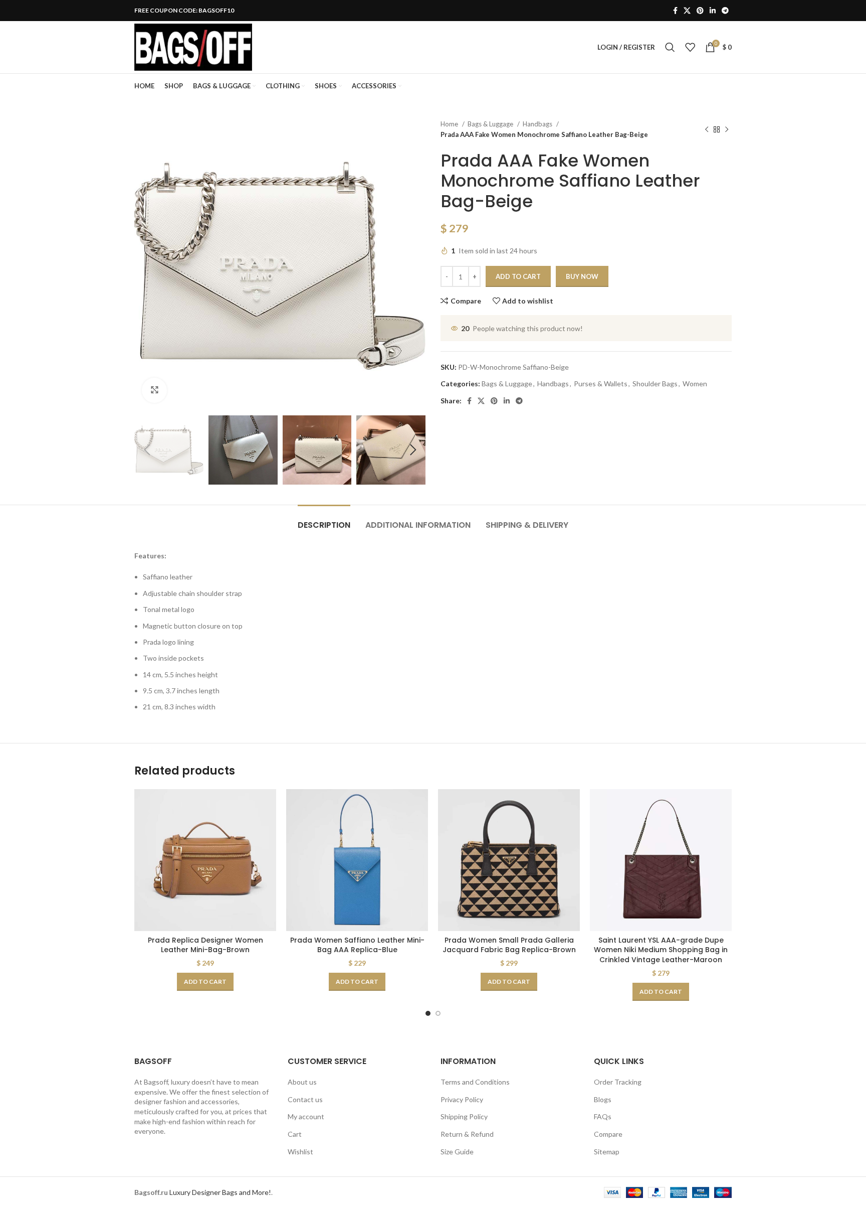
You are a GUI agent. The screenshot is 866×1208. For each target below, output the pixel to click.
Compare (608, 1134)
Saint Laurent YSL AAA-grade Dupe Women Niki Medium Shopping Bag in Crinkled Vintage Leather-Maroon (661, 950)
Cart (295, 1134)
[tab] (324, 520)
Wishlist (300, 1151)
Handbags (538, 124)
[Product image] (205, 860)
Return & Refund (467, 1134)
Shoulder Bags (655, 383)
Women (695, 383)
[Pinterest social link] (700, 10)
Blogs (602, 1099)
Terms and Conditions (475, 1082)
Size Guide (457, 1151)
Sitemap (606, 1151)
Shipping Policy (464, 1116)
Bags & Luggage (491, 124)
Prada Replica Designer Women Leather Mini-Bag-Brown (205, 945)
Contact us (305, 1099)
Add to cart (518, 276)
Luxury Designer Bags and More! (220, 1192)
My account (306, 1116)
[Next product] (727, 129)
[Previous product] (707, 129)
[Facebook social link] (675, 10)
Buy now (582, 276)
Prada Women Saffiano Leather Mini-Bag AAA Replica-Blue (357, 945)
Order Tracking (617, 1082)
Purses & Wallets (600, 383)
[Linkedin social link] (713, 10)
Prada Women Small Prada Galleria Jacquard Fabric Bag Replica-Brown (509, 945)
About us (302, 1082)
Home (450, 124)
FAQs (602, 1116)
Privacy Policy (462, 1099)
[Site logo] (193, 46)
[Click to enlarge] (154, 390)
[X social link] (687, 10)
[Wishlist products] (690, 47)
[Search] (670, 47)
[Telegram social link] (725, 10)
